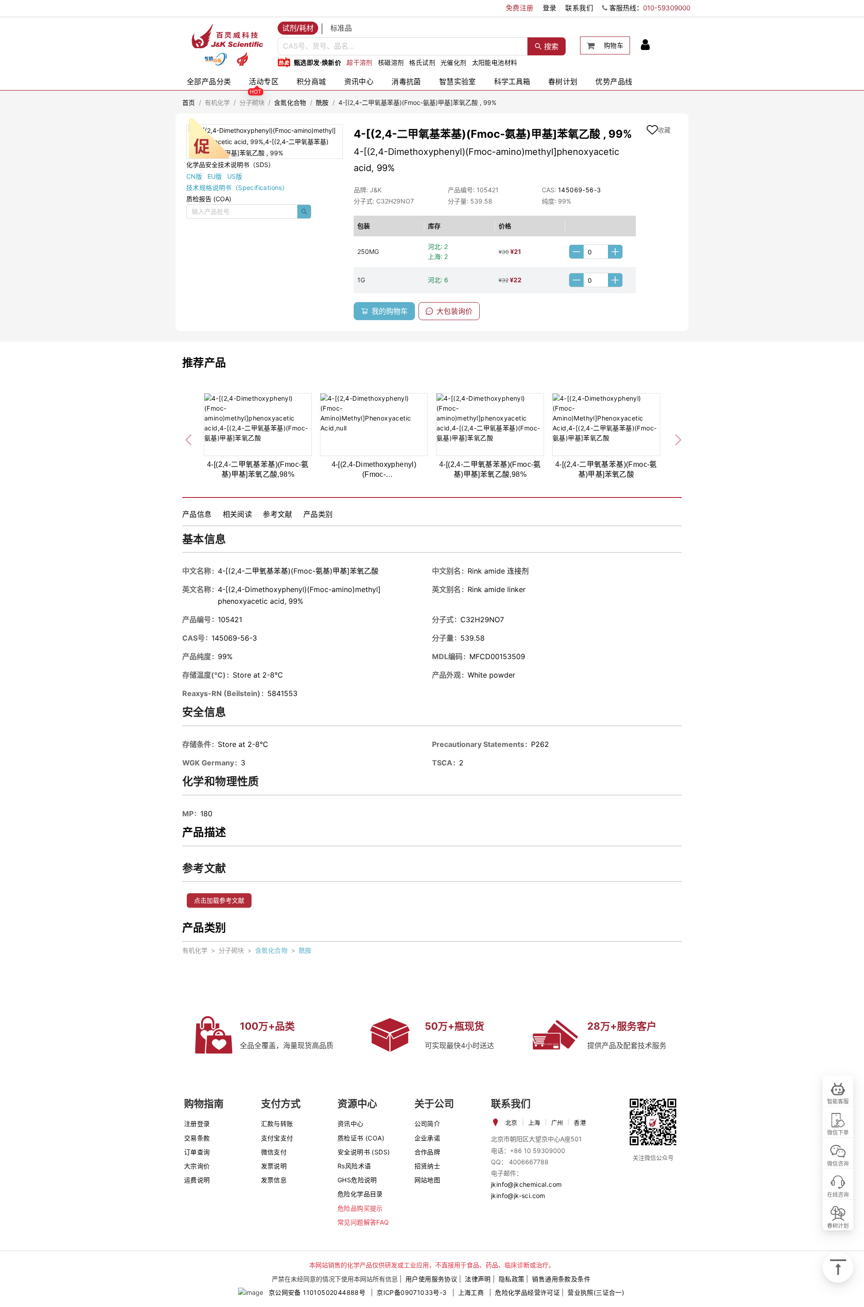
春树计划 (563, 81)
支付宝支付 (277, 1138)
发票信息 (274, 1180)
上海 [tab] (534, 1122)
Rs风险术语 (354, 1166)
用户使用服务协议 (431, 1279)
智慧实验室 (457, 81)
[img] (215, 59)
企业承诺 (427, 1138)
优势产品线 (613, 81)
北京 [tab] (511, 1122)
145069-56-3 (579, 190)
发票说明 (274, 1166)
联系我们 (579, 8)
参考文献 (277, 514)
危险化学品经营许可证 (527, 1292)
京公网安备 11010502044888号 (317, 1292)
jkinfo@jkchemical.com (526, 1184)
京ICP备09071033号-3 (411, 1292)
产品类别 (318, 514)
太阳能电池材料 (495, 62)
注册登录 (197, 1123)
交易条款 (197, 1138)
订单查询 (197, 1152)
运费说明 (197, 1180)
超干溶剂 (359, 62)
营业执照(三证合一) (595, 1292)
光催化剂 (454, 62)
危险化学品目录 (360, 1194)
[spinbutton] (596, 251)
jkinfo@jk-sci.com (518, 1195)
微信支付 (274, 1152)
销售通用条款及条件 (561, 1279)
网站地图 (427, 1180)
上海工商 (471, 1292)
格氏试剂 (422, 62)
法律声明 (478, 1279)
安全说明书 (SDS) (364, 1152)
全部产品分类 (209, 81)
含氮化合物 (290, 102)
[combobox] (403, 46)
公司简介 (427, 1123)
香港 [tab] (580, 1122)
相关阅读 (237, 514)
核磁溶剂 (391, 62)
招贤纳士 (427, 1166)
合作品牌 (427, 1152)
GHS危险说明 (357, 1180)
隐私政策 (512, 1279)
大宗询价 (197, 1166)
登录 (550, 8)
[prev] (189, 438)
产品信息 (197, 514)
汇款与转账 (277, 1123)
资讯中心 (359, 81)
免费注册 (520, 8)
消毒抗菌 (406, 81)
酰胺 (322, 102)
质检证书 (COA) (361, 1138)
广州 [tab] (557, 1122)
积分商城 (311, 81)
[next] (674, 438)
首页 (188, 102)
